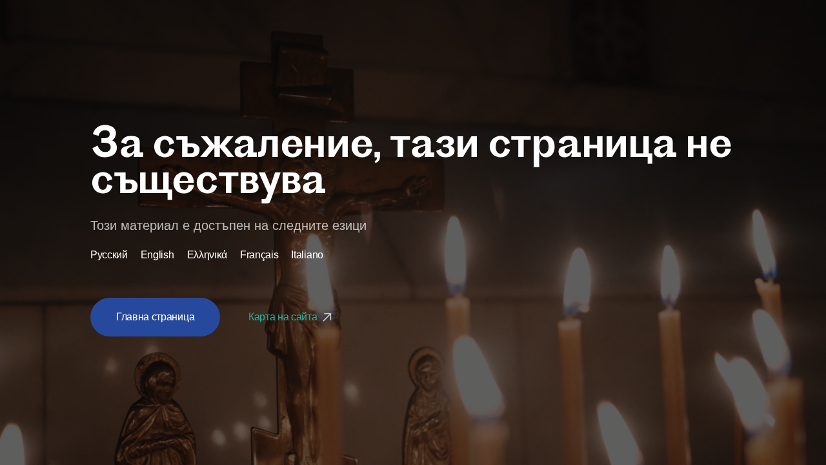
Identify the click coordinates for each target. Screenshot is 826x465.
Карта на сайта (283, 316)
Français (259, 255)
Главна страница (155, 316)
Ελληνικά (207, 255)
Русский (109, 255)
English (157, 255)
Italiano (307, 255)
